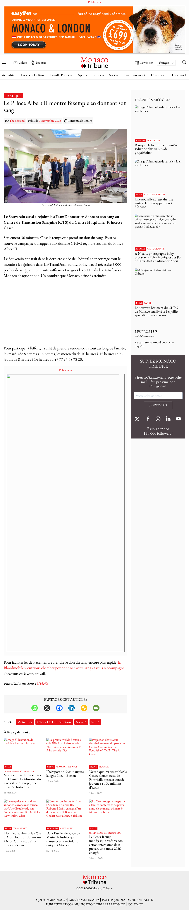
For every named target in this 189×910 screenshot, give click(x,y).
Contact (135, 904)
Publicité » (65, 370)
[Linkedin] (71, 708)
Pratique (13, 96)
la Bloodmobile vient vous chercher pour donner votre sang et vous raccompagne (64, 665)
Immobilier (153, 140)
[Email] (96, 708)
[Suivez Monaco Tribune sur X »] (138, 419)
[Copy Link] (84, 708)
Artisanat (66, 828)
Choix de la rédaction (54, 721)
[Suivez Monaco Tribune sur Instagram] (158, 419)
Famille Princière (61, 75)
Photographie (155, 249)
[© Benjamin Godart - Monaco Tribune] (158, 283)
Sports (82, 75)
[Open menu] (4, 60)
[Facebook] (59, 708)
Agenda (140, 249)
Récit (93, 828)
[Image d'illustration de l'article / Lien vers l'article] (23, 750)
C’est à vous (158, 75)
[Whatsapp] (34, 708)
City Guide (179, 75)
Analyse (140, 140)
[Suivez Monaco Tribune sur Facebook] (148, 419)
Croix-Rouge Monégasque (105, 833)
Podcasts (41, 62)
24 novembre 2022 (50, 121)
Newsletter (146, 63)
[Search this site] (184, 62)
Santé (95, 721)
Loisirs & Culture (32, 75)
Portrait (52, 828)
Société (114, 75)
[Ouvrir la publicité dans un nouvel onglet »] (94, 29)
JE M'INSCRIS (158, 405)
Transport (20, 828)
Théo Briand (17, 121)
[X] (47, 708)
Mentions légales (84, 900)
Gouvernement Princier (19, 771)
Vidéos (22, 62)
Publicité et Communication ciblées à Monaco (85, 904)
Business (98, 75)
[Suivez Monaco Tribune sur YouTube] (178, 419)
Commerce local (154, 194)
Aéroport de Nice (66, 767)
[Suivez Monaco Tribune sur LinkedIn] (168, 419)
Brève (7, 767)
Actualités (9, 75)
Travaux (104, 767)
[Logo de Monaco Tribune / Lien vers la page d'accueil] (94, 62)
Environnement (134, 75)
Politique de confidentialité (127, 900)
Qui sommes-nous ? (51, 900)
